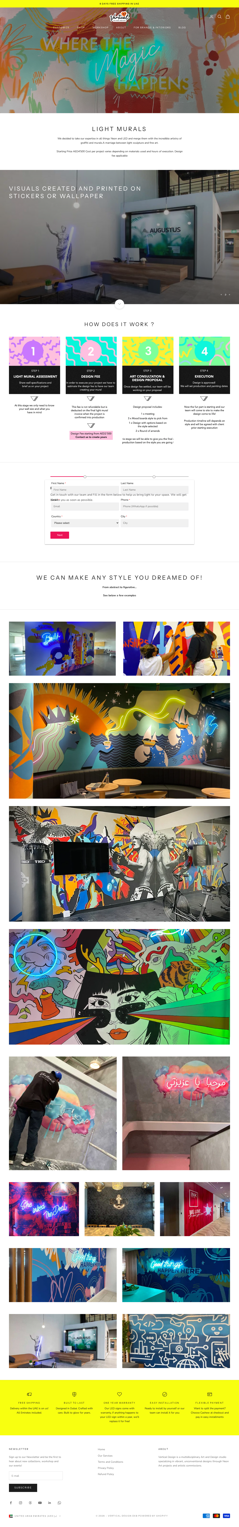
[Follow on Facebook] (11, 1503)
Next (60, 535)
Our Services (105, 1455)
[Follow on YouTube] (40, 1503)
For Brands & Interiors (152, 27)
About (121, 27)
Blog (182, 27)
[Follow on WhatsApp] (59, 1503)
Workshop (100, 27)
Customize (61, 27)
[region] (119, 237)
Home (101, 1449)
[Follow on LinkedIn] (50, 1503)
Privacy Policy (106, 1468)
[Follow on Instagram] (20, 1503)
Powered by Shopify (153, 1516)
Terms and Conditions (110, 1462)
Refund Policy (106, 1474)
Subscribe (23, 1487)
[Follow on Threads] (30, 1503)
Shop (81, 27)
